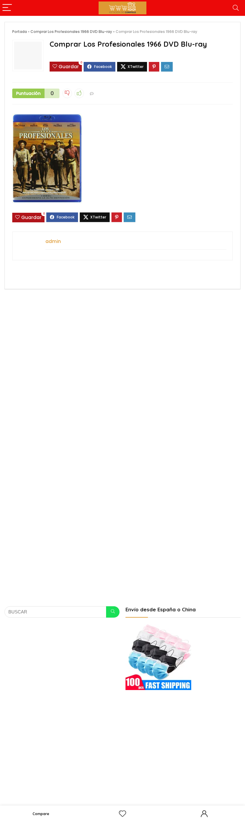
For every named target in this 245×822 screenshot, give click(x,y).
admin (53, 241)
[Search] (236, 8)
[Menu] (7, 8)
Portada (19, 31)
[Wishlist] (122, 814)
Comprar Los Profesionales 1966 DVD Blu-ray (71, 31)
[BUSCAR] (113, 612)
